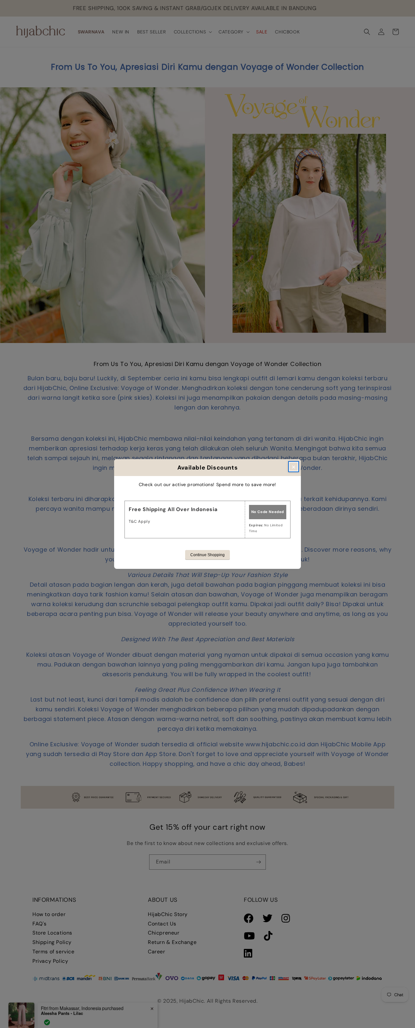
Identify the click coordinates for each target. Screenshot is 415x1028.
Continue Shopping (207, 555)
